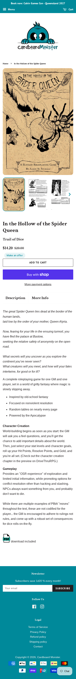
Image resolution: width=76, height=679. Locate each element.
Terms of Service (38, 627)
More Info (40, 297)
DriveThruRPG (46, 461)
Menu (11, 9)
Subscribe (63, 588)
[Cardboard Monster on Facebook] (34, 607)
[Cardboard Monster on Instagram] (42, 607)
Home (5, 63)
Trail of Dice (13, 239)
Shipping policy (38, 641)
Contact (38, 646)
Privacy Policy (38, 632)
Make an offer (15, 255)
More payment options (38, 284)
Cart (70, 9)
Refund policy (38, 636)
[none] (14, 194)
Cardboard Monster (48, 657)
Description (15, 297)
